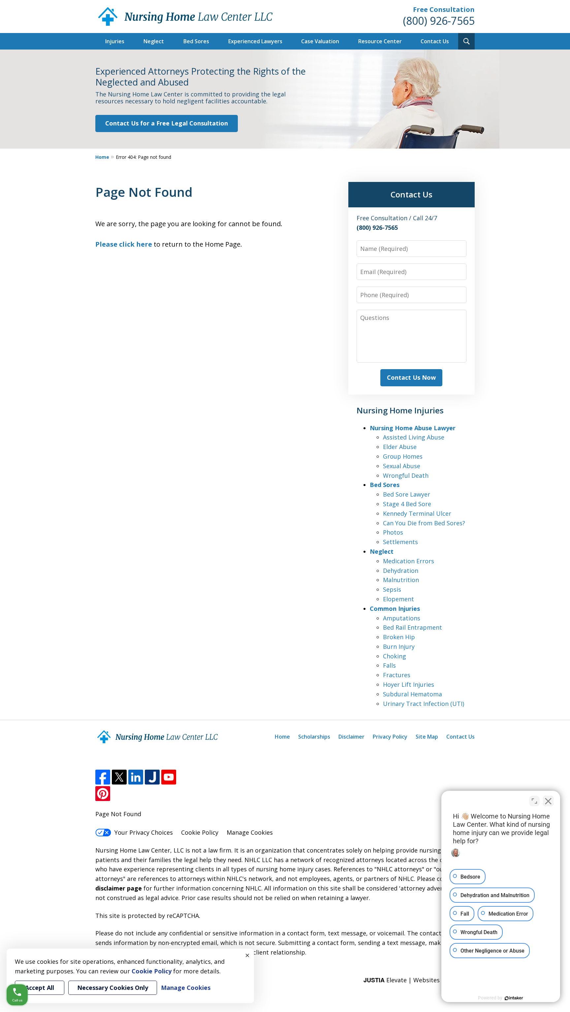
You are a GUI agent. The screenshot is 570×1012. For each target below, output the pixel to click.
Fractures (396, 675)
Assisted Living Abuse (413, 437)
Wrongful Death (405, 475)
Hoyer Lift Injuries (408, 684)
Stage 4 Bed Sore (407, 504)
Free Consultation (444, 9)
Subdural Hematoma (412, 694)
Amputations (401, 618)
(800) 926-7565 (439, 21)
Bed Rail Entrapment (412, 627)
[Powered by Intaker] (514, 998)
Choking (394, 656)
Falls (389, 665)
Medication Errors (408, 561)
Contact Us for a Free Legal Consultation (166, 123)
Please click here (123, 244)
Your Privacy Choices (143, 832)
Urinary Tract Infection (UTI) (423, 704)
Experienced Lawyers (255, 41)
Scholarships (314, 736)
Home (102, 157)
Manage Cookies (250, 832)
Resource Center (380, 41)
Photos (393, 532)
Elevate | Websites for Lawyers (419, 980)
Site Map (427, 736)
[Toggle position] (534, 801)
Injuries (114, 41)
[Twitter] (119, 777)
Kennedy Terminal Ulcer (417, 513)
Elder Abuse (400, 447)
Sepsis (392, 589)
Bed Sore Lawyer (406, 494)
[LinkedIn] (135, 777)
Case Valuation (320, 41)
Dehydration (400, 571)
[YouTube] (168, 777)
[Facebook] (102, 777)
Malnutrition (401, 580)
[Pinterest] (102, 793)
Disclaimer (351, 736)
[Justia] (152, 777)
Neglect (153, 41)
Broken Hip (399, 637)
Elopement (398, 599)
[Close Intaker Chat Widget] (548, 801)
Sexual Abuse (401, 466)
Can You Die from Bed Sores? (424, 523)
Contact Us (435, 41)
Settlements (400, 542)
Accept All (39, 988)
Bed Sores (196, 41)
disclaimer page (118, 888)
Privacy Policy (390, 736)
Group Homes (403, 456)
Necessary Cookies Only (112, 988)
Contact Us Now (411, 377)
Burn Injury (399, 646)
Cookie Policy (199, 832)
